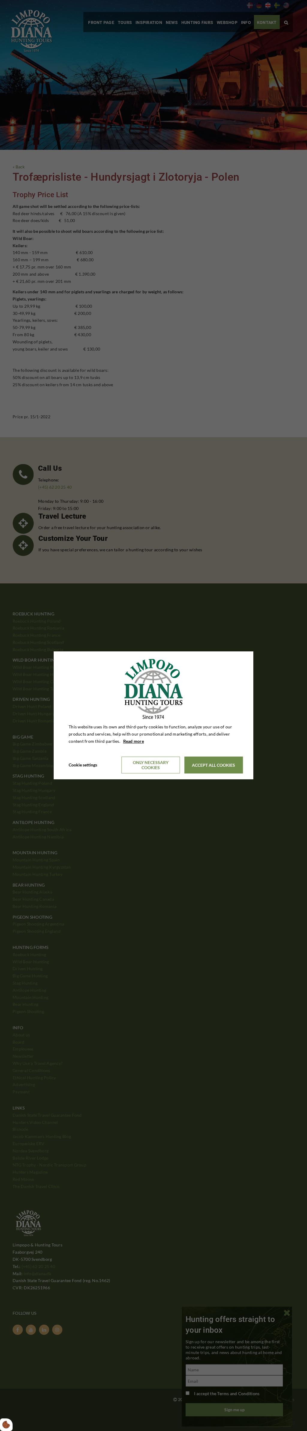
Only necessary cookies (150, 765)
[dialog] (153, 715)
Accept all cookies (213, 765)
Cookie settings (83, 765)
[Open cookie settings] (6, 1424)
